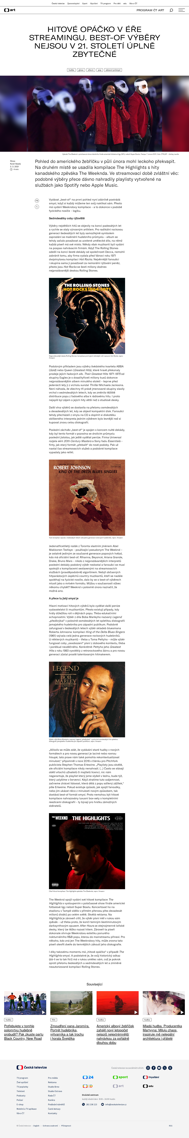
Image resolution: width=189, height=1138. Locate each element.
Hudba (71, 70)
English (36, 1125)
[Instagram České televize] (148, 1069)
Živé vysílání (22, 1082)
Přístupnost (66, 1125)
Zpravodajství (73, 3)
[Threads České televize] (170, 1069)
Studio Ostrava (55, 1091)
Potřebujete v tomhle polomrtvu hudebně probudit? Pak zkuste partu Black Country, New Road (23, 1032)
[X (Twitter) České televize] (164, 1069)
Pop (99, 70)
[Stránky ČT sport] (120, 1078)
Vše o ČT (133, 3)
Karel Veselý (15, 164)
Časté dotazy (54, 1108)
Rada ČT (52, 1095)
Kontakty (52, 1113)
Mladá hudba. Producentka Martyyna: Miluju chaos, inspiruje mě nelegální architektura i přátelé (162, 1032)
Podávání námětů (56, 1104)
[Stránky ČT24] (88, 1078)
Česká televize (58, 3)
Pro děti (117, 3)
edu (125, 3)
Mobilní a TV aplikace (27, 1108)
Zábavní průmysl (113, 70)
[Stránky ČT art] (118, 1087)
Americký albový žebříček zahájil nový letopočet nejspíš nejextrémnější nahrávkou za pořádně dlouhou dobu (115, 1034)
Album (91, 70)
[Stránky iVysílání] (157, 1077)
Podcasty (21, 1095)
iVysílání (94, 3)
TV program (105, 3)
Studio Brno (53, 1086)
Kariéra (51, 1100)
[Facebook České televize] (153, 1069)
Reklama (52, 1082)
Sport (84, 3)
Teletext (21, 1091)
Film (53, 1020)
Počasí (20, 1100)
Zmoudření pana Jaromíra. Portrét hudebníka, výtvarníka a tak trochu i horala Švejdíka (69, 1032)
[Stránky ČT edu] (157, 1086)
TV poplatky (22, 1086)
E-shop (20, 1104)
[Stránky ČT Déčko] (88, 1087)
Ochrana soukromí (50, 1125)
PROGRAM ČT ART (150, 10)
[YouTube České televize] (159, 1069)
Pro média (53, 1077)
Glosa (81, 70)
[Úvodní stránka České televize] (32, 1068)
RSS (170, 1125)
